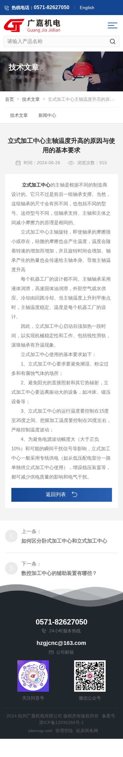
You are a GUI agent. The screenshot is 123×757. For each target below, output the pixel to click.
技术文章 (31, 99)
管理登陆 (64, 730)
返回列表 (56, 494)
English (87, 7)
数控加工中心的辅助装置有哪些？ (59, 573)
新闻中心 (47, 115)
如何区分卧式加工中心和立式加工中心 (64, 540)
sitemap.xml (40, 730)
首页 (9, 99)
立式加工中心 (36, 184)
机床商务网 (87, 730)
